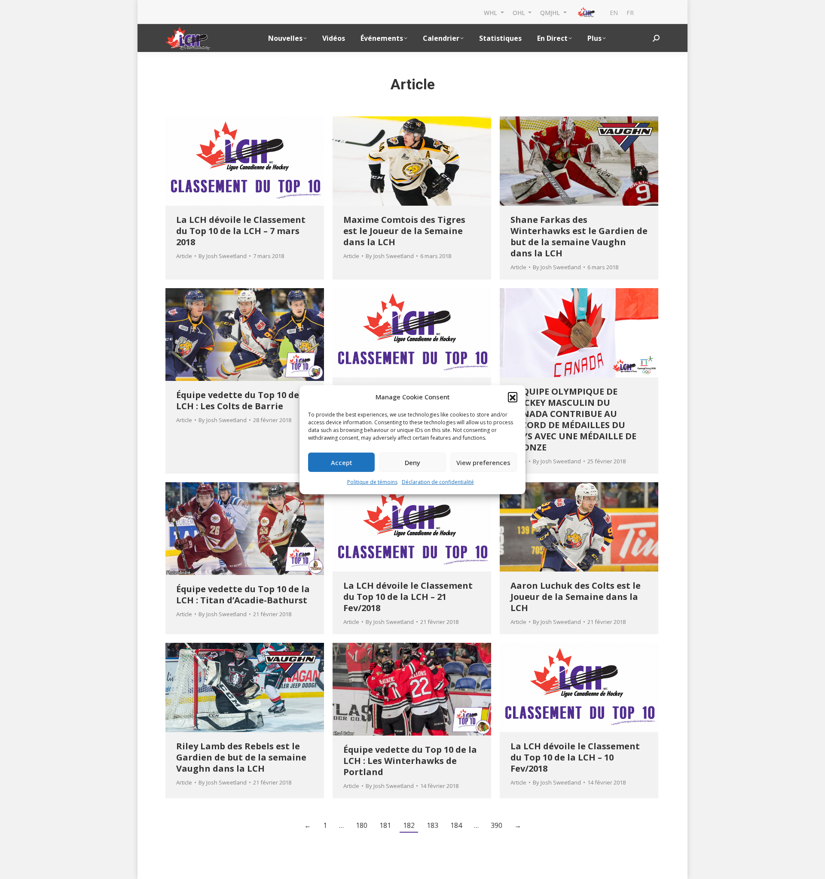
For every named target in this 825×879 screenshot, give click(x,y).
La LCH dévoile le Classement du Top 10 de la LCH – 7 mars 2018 (241, 231)
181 (385, 825)
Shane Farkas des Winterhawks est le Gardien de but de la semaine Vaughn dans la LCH (579, 236)
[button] (512, 396)
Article (184, 256)
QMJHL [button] (551, 12)
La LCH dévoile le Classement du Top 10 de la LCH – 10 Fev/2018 (575, 757)
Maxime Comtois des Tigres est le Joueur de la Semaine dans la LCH (404, 231)
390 (496, 825)
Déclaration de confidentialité (438, 482)
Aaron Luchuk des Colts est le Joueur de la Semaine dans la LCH (575, 597)
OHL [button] (520, 12)
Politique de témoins (372, 482)
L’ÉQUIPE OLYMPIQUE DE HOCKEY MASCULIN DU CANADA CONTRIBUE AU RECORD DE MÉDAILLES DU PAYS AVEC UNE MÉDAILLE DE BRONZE (573, 419)
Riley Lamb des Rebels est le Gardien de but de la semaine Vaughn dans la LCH (241, 757)
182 (409, 825)
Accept (341, 462)
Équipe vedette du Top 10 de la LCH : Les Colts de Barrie (243, 400)
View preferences (483, 462)
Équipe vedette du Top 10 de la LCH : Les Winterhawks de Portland (410, 761)
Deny (412, 462)
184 (456, 825)
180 (361, 825)
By (223, 256)
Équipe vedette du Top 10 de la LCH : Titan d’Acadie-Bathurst (243, 594)
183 (432, 825)
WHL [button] (491, 12)
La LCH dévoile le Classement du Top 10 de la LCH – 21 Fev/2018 (408, 597)
